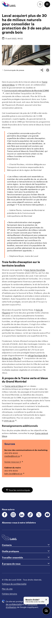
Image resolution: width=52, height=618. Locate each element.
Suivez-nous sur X (12, 461)
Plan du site (7, 588)
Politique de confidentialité (14, 583)
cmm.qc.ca (9, 420)
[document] (26, 254)
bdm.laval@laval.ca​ (13, 473)
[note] (46, 61)
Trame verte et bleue (14, 385)
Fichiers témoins (9, 593)
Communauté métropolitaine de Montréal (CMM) (26, 90)
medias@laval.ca (12, 455)
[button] (47, 4)
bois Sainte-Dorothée (35, 269)
